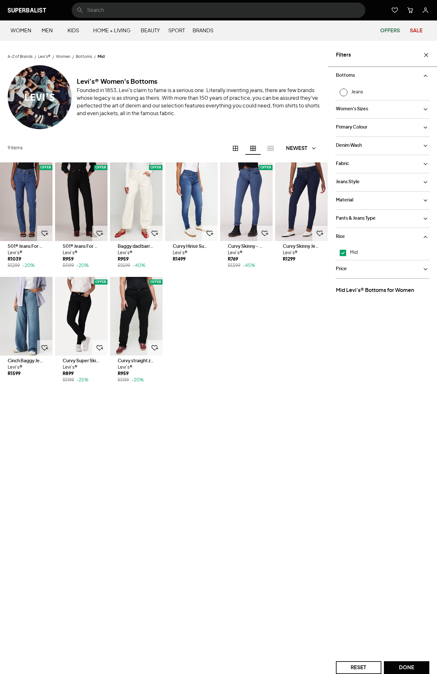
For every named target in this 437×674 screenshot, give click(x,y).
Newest (296, 148)
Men (47, 30)
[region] (26, 201)
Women (21, 30)
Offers (390, 30)
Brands (203, 30)
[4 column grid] (235, 148)
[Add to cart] (44, 233)
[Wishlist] (395, 10)
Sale (416, 30)
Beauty (150, 30)
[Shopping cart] (410, 10)
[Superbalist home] (27, 10)
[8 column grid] (270, 148)
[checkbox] (343, 253)
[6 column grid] (253, 148)
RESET (358, 667)
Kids (73, 30)
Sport (176, 30)
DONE (406, 667)
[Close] (426, 55)
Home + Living (112, 30)
